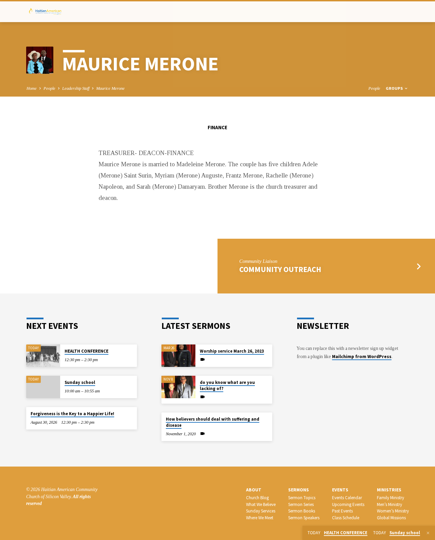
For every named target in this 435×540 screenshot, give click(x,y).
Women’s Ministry (393, 511)
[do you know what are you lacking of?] (178, 387)
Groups (395, 88)
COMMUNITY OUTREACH (280, 269)
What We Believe (261, 504)
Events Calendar (347, 498)
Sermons (298, 490)
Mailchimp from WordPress (362, 356)
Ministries (389, 490)
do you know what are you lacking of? (227, 385)
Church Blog (257, 498)
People (49, 88)
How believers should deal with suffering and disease (212, 422)
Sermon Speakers (303, 518)
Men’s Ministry (389, 504)
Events (340, 490)
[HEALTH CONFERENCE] (43, 355)
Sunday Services (260, 511)
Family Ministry (390, 498)
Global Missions (391, 518)
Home (32, 88)
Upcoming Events (348, 504)
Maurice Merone (110, 88)
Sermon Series (301, 504)
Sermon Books (301, 511)
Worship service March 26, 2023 (232, 351)
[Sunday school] (43, 387)
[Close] (428, 533)
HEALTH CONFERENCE (86, 351)
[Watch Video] (202, 359)
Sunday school (80, 382)
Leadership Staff (75, 88)
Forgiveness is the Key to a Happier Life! (72, 414)
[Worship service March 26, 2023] (178, 355)
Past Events (342, 511)
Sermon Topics (301, 498)
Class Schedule (345, 518)
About (253, 490)
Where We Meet (259, 518)
